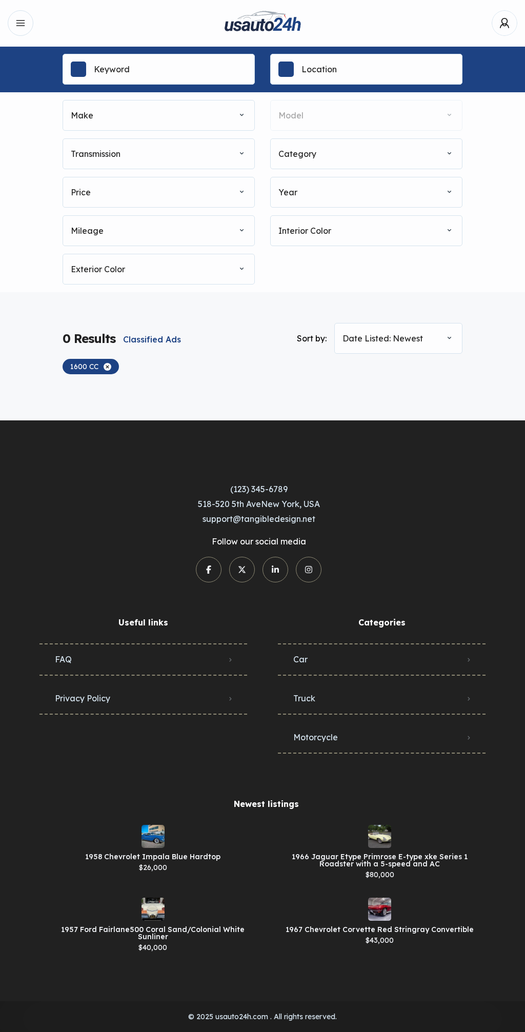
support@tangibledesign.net (259, 519)
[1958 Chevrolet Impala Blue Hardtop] (153, 836)
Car (300, 659)
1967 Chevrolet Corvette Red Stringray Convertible (380, 929)
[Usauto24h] (262, 23)
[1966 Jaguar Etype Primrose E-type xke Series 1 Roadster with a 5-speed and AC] (379, 836)
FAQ (63, 659)
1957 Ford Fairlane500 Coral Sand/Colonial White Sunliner (153, 933)
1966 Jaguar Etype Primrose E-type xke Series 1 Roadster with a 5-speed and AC (380, 860)
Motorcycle (315, 737)
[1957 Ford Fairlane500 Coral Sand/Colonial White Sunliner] (153, 909)
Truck (304, 698)
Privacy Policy (82, 698)
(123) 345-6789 (259, 489)
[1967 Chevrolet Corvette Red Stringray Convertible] (379, 909)
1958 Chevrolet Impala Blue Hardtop (152, 856)
